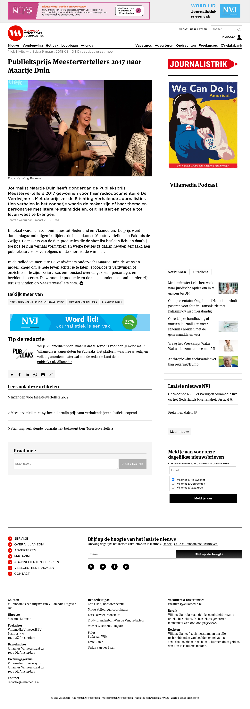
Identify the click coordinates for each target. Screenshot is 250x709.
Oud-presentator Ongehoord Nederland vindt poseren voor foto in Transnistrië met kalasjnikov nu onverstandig (202, 305)
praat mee (104, 51)
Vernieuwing (32, 45)
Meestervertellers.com (58, 283)
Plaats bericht (132, 464)
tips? (105, 600)
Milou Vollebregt (99, 609)
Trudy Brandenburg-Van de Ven (109, 620)
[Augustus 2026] (203, 64)
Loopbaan (69, 45)
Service (21, 538)
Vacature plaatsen (193, 29)
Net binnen (177, 272)
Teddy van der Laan (101, 647)
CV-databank (231, 45)
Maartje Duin (112, 302)
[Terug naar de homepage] (26, 33)
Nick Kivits (16, 51)
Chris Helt (94, 604)
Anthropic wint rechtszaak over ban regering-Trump (192, 361)
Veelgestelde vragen (34, 568)
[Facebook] (114, 567)
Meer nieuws (179, 431)
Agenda (87, 45)
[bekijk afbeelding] (80, 128)
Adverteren (164, 45)
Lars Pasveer (96, 615)
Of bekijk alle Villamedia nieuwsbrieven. (190, 544)
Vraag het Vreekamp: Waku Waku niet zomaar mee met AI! (191, 346)
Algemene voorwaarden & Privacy (152, 697)
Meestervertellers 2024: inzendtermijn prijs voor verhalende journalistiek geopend (74, 413)
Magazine (22, 556)
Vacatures (143, 45)
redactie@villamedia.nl (24, 682)
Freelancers (208, 45)
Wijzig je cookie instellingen (185, 697)
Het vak (52, 45)
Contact (22, 573)
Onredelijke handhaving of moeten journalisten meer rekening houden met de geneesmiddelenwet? (188, 326)
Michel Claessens (99, 626)
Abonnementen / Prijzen (36, 562)
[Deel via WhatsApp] (35, 374)
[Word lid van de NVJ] (206, 10)
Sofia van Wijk (97, 637)
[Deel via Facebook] (19, 374)
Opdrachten (186, 45)
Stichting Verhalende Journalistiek (37, 302)
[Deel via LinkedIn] (27, 374)
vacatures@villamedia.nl (185, 604)
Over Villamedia (29, 544)
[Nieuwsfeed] (91, 567)
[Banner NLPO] (79, 10)
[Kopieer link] (51, 374)
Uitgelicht (200, 272)
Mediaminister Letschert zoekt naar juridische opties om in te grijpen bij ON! (191, 288)
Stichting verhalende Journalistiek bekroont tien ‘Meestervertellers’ (62, 428)
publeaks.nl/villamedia (54, 362)
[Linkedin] (126, 567)
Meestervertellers (83, 302)
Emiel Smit (95, 642)
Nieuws (14, 45)
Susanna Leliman (19, 619)
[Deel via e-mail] (43, 374)
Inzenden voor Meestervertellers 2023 (39, 397)
